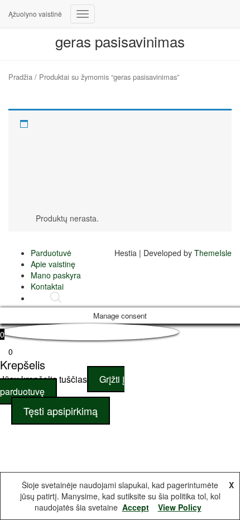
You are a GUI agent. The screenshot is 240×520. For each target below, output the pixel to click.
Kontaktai (47, 286)
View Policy (179, 507)
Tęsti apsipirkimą (60, 410)
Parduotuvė (51, 252)
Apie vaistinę (53, 263)
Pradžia (20, 76)
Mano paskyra (56, 275)
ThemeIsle (213, 252)
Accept (135, 507)
